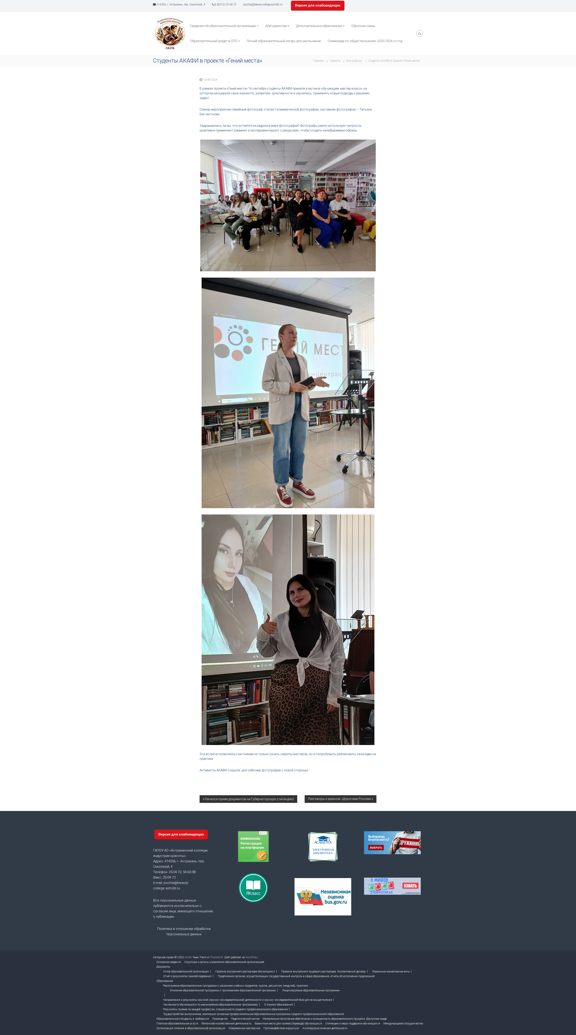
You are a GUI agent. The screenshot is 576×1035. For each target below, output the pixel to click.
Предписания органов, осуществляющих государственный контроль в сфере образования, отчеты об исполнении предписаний (296, 976)
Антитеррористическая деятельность (324, 1028)
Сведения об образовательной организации (223, 26)
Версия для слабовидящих (317, 5)
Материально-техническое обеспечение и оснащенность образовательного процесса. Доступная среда (325, 1018)
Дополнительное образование (319, 26)
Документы (163, 966)
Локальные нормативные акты (391, 971)
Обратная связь (363, 26)
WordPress (251, 957)
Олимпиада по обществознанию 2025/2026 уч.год (365, 41)
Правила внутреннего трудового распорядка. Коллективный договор (323, 971)
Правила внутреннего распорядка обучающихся (245, 971)
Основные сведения (168, 962)
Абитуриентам (276, 26)
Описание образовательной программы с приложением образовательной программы (223, 990)
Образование (164, 981)
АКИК (188, 957)
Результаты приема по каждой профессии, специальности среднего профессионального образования (225, 1009)
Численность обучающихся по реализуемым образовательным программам (210, 1004)
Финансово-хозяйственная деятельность (226, 1023)
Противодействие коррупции (281, 1028)
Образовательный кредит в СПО (213, 41)
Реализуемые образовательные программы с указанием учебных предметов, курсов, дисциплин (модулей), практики (235, 985)
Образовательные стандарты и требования (182, 1018)
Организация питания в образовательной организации (190, 1028)
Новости (335, 60)
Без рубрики (354, 60)
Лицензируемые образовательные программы (311, 990)
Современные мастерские (244, 1028)
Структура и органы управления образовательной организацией (224, 962)
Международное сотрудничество (403, 1023)
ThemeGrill (216, 957)
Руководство (220, 1018)
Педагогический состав (245, 1018)
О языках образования (278, 1004)
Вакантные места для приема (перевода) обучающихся (288, 1023)
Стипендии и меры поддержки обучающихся (352, 1023)
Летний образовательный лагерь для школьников (284, 41)
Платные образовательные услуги (177, 1023)
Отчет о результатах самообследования (187, 976)
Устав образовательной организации (186, 971)
